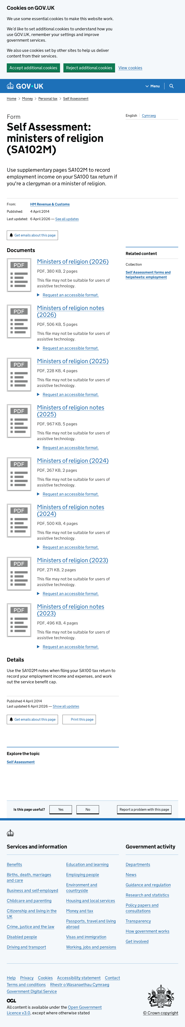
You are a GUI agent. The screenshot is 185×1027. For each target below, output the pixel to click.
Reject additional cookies (89, 67)
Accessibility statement (79, 977)
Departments (138, 864)
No (92, 809)
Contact (112, 977)
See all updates (67, 219)
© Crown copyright (160, 1012)
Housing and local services (90, 900)
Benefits (14, 864)
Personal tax (47, 98)
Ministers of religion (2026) (73, 261)
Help (11, 977)
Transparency (138, 921)
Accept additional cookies (33, 67)
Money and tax (79, 910)
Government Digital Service (32, 991)
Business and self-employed (32, 890)
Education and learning (87, 864)
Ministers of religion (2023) (72, 560)
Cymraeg (149, 115)
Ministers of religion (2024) (73, 460)
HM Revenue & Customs (50, 204)
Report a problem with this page (144, 809)
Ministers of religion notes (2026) (70, 311)
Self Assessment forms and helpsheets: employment (148, 274)
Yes (65, 809)
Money (27, 98)
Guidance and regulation (148, 884)
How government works (147, 931)
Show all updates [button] (66, 706)
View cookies (130, 68)
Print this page (82, 719)
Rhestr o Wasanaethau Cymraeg (79, 984)
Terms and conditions (26, 984)
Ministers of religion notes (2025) (70, 411)
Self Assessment (75, 98)
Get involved (137, 941)
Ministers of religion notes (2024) (70, 510)
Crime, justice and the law (30, 926)
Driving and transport (26, 947)
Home (11, 98)
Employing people (82, 874)
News (131, 874)
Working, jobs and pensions (91, 947)
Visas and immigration (86, 936)
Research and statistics (147, 895)
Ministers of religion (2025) (73, 361)
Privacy (27, 977)
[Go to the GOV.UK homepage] (25, 86)
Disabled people (22, 936)
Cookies (45, 977)
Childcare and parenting (29, 900)
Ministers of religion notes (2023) (70, 610)
